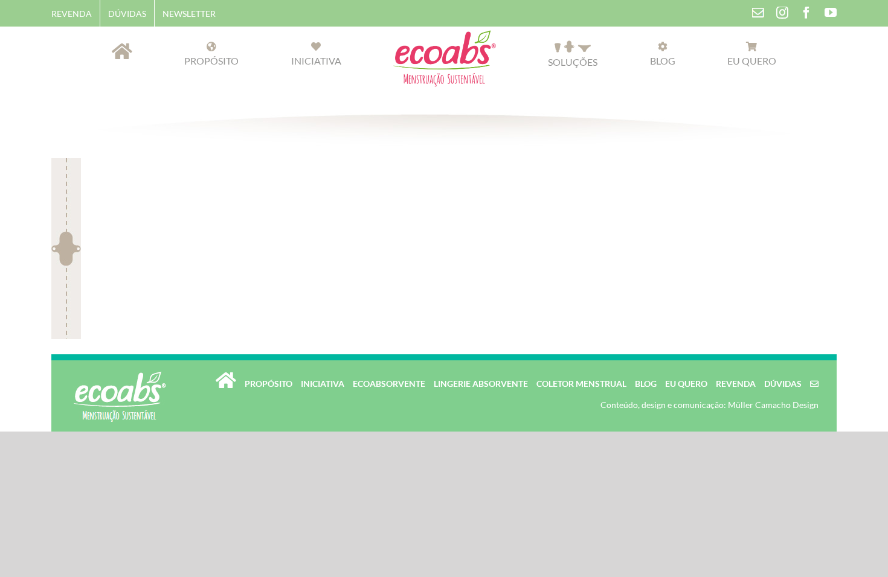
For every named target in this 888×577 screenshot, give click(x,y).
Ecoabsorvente (389, 383)
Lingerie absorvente (481, 383)
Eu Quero (686, 383)
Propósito (268, 383)
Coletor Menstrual (581, 383)
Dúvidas (783, 383)
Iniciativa (322, 383)
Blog (646, 383)
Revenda (736, 383)
